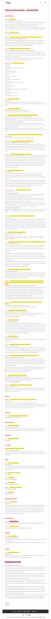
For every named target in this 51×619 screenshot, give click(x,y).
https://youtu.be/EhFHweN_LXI (14, 316)
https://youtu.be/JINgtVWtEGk (14, 381)
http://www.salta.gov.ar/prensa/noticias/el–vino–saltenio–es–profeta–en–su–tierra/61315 (26, 597)
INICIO (14, 611)
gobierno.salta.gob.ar (29, 45)
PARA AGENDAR (26, 611)
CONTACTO (34, 611)
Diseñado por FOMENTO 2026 (38, 617)
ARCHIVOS (19, 611)
